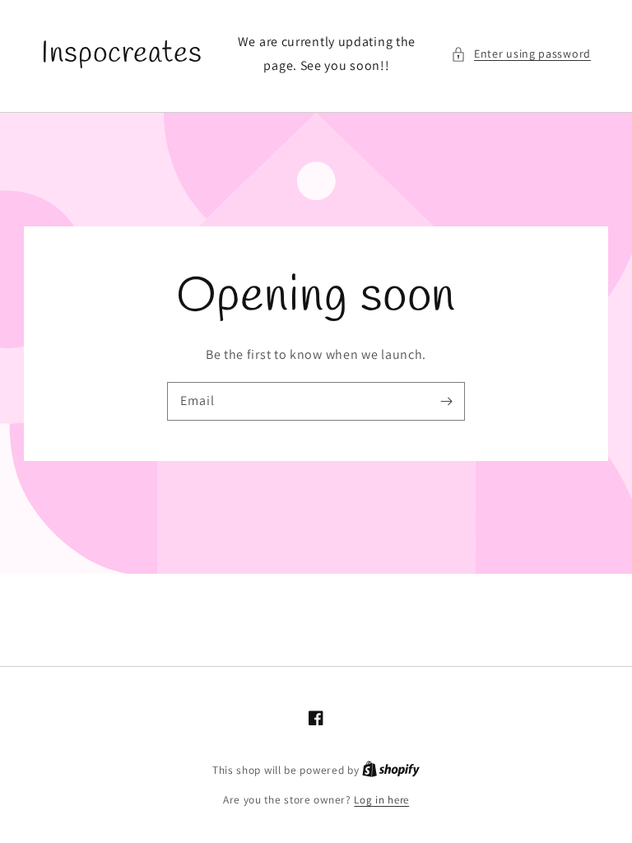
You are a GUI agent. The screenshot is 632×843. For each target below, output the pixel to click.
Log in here (381, 800)
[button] (521, 54)
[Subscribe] (446, 401)
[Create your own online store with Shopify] (391, 770)
